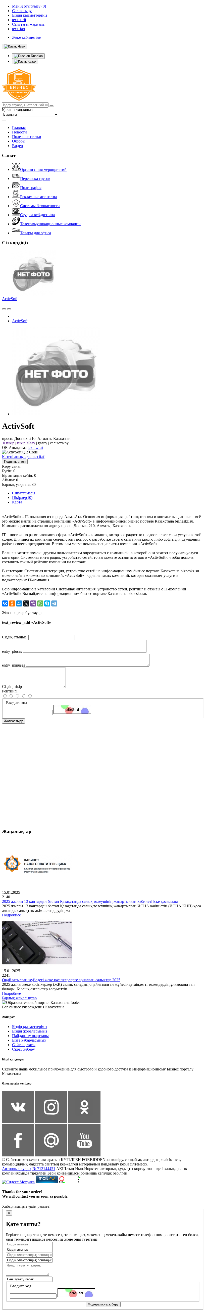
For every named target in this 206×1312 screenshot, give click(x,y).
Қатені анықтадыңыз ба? (23, 456)
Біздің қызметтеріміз (29, 1026)
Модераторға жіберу (103, 1304)
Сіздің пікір (12, 686)
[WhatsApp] (40, 603)
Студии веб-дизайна (37, 215)
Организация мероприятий (43, 169)
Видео (17, 146)
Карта (17, 502)
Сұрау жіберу (23, 1049)
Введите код (16, 702)
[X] (26, 603)
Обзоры (18, 141)
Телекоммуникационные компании (50, 224)
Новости (19, 132)
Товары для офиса (35, 233)
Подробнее (11, 915)
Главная (19, 127)
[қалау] (9, 309)
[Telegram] (54, 603)
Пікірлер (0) (22, 497)
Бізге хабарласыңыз (29, 1040)
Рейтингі (9, 691)
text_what (35, 447)
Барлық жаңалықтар (19, 998)
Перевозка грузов (35, 178)
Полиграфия (30, 187)
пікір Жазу (26, 443)
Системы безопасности (40, 206)
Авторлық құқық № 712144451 (28, 1168)
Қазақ (31, 61)
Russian (36, 56)
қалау (42, 443)
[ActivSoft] (56, 414)
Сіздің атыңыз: (14, 637)
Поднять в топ (15, 461)
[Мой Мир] (19, 603)
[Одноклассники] (12, 603)
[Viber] (33, 603)
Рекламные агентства (38, 197)
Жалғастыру (13, 721)
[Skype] (47, 603)
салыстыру (59, 443)
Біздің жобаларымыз (29, 1031)
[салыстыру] (4, 309)
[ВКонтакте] (5, 603)
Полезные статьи (26, 136)
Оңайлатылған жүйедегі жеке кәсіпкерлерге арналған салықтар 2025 (61, 980)
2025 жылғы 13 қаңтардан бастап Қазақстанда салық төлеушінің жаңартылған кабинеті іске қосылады (90, 901)
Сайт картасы (23, 1045)
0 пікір (8, 443)
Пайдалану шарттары (30, 1036)
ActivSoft (9, 299)
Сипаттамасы (23, 493)
